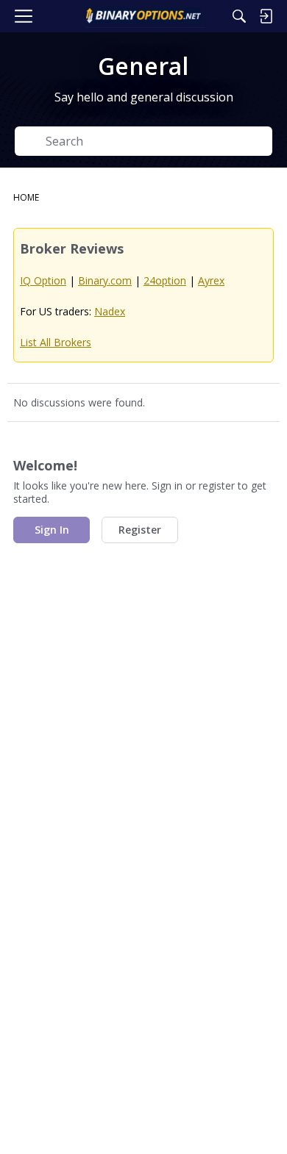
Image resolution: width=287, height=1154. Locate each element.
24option (165, 280)
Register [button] (139, 530)
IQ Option (43, 280)
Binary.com (105, 280)
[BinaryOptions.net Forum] (143, 16)
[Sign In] (265, 16)
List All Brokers (55, 342)
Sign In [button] (52, 530)
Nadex (109, 311)
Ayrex (211, 280)
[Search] (239, 16)
